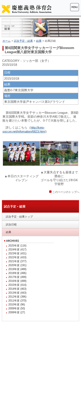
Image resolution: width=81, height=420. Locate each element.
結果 (39, 40)
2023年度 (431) (17, 253)
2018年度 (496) (17, 273)
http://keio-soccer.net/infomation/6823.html (23, 129)
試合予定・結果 (23, 40)
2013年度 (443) (17, 292)
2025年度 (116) (17, 245)
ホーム (6, 40)
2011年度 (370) (17, 300)
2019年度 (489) (17, 269)
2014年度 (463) (17, 288)
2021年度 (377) (17, 261)
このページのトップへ (65, 192)
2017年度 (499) (17, 277)
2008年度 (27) (16, 312)
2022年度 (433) (17, 257)
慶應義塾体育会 (27, 9)
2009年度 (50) (16, 308)
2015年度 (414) (17, 284)
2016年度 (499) (17, 280)
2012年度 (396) (17, 296)
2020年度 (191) (17, 265)
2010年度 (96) (16, 304)
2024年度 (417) (17, 249)
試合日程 (11, 224)
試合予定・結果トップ (19, 216)
